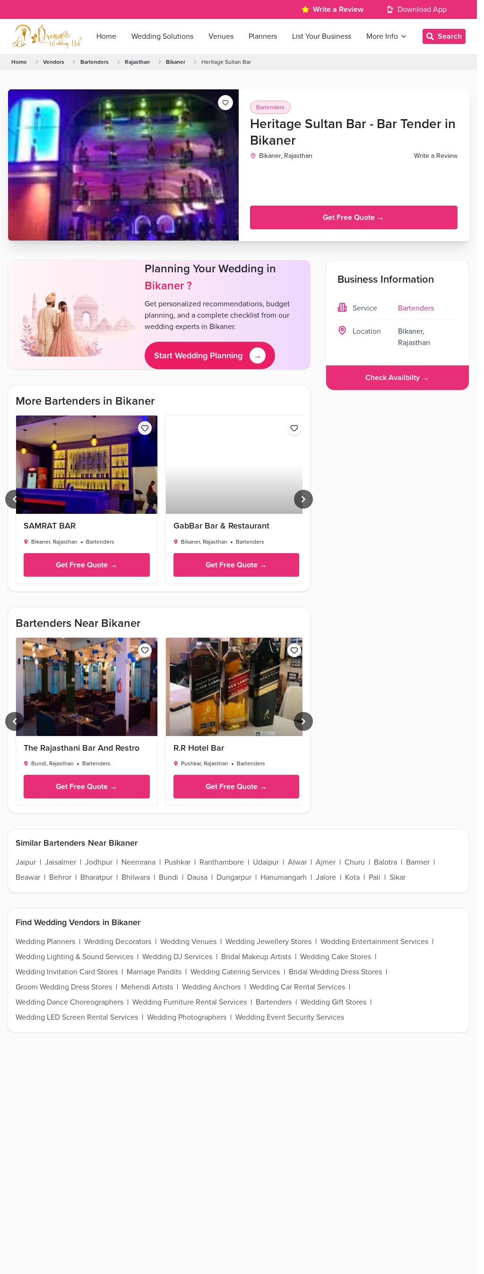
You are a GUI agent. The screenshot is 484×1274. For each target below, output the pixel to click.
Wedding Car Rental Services (297, 987)
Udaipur (266, 862)
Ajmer (326, 862)
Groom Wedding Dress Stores (64, 987)
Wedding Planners (45, 941)
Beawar (28, 877)
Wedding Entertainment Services (374, 941)
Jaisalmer (60, 862)
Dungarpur (233, 877)
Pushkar (177, 862)
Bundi (168, 877)
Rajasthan (137, 62)
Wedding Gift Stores (333, 1002)
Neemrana (138, 862)
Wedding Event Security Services (289, 1017)
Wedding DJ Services (177, 957)
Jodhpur (98, 862)
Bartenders (94, 62)
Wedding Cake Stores (335, 957)
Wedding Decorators (117, 941)
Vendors (53, 62)
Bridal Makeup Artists (256, 957)
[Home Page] (46, 36)
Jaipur (26, 862)
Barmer (418, 862)
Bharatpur (96, 877)
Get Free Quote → (353, 217)
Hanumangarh (283, 877)
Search (450, 36)
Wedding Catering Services (235, 972)
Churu (355, 862)
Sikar (397, 877)
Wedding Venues (188, 941)
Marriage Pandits (154, 972)
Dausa (197, 877)
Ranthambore (221, 862)
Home (19, 62)
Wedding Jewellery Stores (268, 941)
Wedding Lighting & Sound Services (74, 957)
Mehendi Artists (147, 987)
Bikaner (175, 62)
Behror (60, 877)
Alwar (297, 862)
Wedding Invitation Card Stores (67, 972)
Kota (352, 877)
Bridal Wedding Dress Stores (335, 972)
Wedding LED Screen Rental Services (77, 1017)
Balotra (385, 862)
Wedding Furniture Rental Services (189, 1002)
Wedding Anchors (211, 987)
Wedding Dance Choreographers (69, 1002)
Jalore (326, 877)
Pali (374, 877)
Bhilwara (135, 877)
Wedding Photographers (186, 1017)
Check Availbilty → (397, 377)
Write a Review (338, 9)
